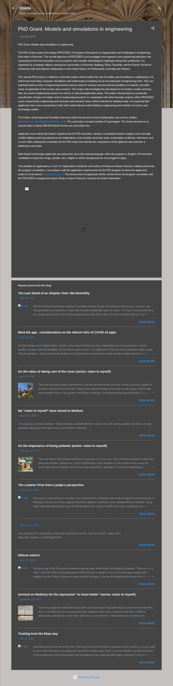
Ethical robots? (29, 555)
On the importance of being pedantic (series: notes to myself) (62, 446)
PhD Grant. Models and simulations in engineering (75, 29)
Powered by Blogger (88, 677)
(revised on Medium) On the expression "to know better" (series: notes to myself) (76, 594)
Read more (147, 322)
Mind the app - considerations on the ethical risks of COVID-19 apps (67, 332)
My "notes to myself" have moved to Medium (50, 410)
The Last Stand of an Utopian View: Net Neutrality (54, 293)
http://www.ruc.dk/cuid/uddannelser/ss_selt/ (42, 121)
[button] (153, 28)
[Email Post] (27, 190)
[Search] (160, 9)
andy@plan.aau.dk (53, 174)
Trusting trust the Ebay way (38, 633)
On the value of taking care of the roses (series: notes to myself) (64, 371)
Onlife (25, 8)
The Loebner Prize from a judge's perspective (51, 485)
